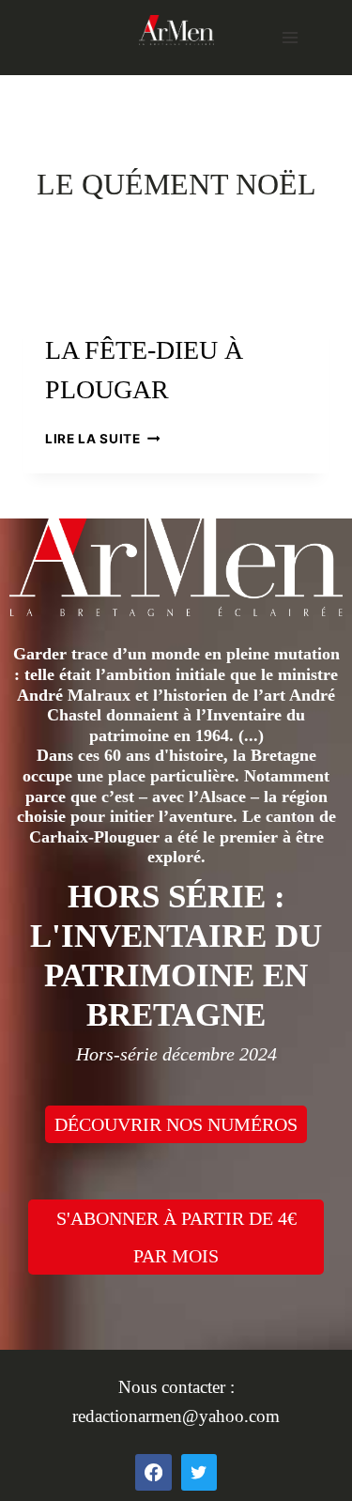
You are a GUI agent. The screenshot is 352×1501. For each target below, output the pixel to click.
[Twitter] (199, 1472)
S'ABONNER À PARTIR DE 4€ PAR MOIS (176, 1237)
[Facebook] (153, 1472)
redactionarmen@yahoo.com (176, 1416)
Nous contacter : (176, 1387)
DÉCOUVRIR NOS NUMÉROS (176, 1124)
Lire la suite (102, 438)
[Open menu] (289, 37)
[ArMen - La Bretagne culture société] (176, 29)
